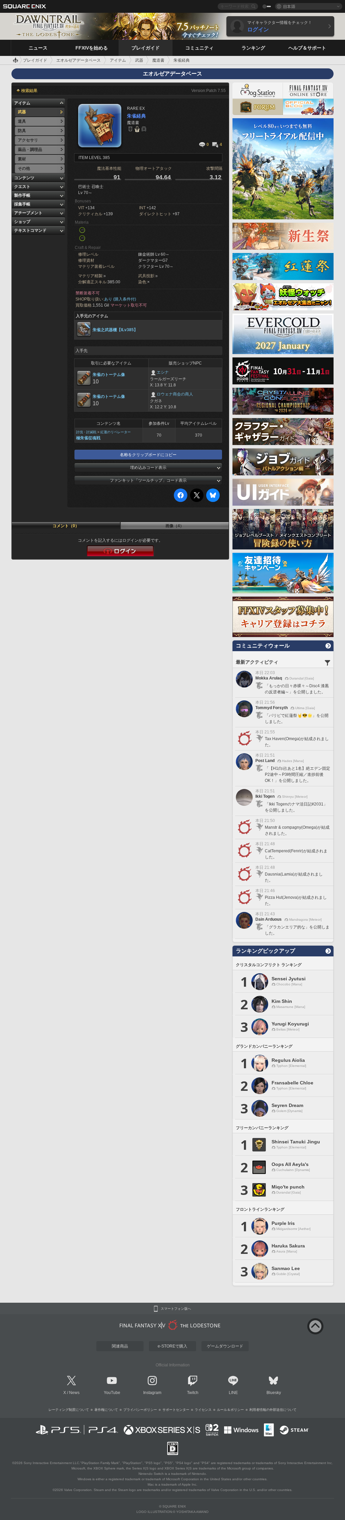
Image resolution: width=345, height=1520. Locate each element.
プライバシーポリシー (140, 1410)
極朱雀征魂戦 (88, 438)
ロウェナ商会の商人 (175, 394)
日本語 (289, 6)
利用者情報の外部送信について (272, 1410)
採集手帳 (22, 204)
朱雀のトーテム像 (109, 374)
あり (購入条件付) (120, 299)
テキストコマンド (30, 230)
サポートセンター (175, 1410)
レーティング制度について (69, 1410)
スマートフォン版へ (176, 1308)
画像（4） (174, 526)
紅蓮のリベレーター (115, 432)
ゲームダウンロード (225, 1346)
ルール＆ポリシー (230, 1410)
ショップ (22, 221)
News (74, 1392)
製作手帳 (22, 195)
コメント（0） (66, 526)
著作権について (106, 1410)
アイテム (22, 103)
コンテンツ (24, 178)
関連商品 (120, 1346)
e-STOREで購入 (172, 1346)
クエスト (22, 186)
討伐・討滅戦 (86, 432)
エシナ (163, 372)
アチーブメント (28, 213)
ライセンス (203, 1410)
